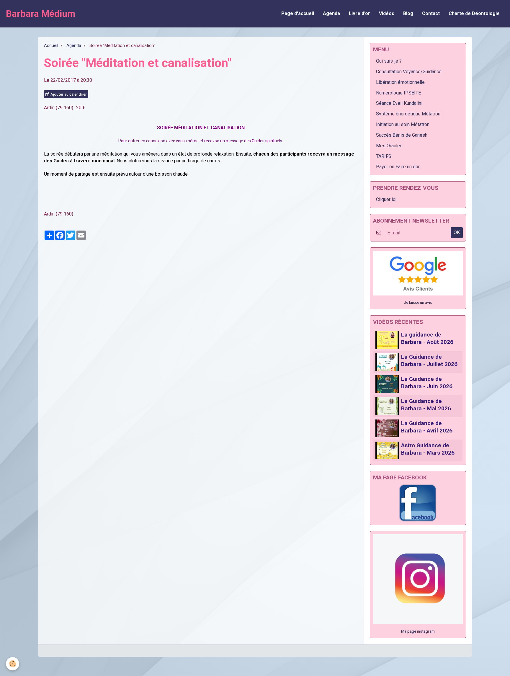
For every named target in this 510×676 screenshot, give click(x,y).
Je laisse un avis (418, 302)
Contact (431, 13)
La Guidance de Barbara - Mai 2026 (426, 405)
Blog (408, 13)
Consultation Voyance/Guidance (409, 71)
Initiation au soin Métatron (402, 124)
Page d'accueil (297, 13)
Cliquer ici (386, 199)
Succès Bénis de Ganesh (401, 135)
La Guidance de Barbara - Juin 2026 (426, 382)
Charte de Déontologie (474, 13)
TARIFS (383, 156)
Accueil (51, 45)
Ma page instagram (418, 631)
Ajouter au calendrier (68, 94)
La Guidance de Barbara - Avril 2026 (426, 427)
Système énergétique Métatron (408, 114)
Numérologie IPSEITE (398, 93)
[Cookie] (12, 663)
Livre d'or (359, 13)
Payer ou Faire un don (398, 166)
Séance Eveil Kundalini (399, 103)
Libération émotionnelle (400, 82)
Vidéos (386, 13)
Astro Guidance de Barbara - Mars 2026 (428, 449)
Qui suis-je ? (389, 61)
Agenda (331, 13)
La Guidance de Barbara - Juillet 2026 (429, 360)
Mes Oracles (389, 145)
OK (457, 232)
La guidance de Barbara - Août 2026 (427, 338)
